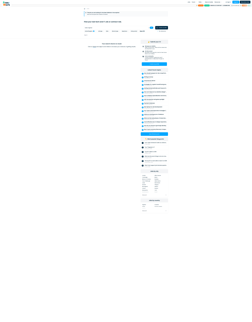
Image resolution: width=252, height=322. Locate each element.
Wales (143, 206)
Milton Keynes (158, 175)
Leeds (143, 182)
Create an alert (163, 27)
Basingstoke (145, 190)
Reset (141, 31)
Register (236, 2)
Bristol (156, 177)
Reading (156, 179)
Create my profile (154, 64)
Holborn (156, 186)
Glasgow (156, 184)
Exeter (156, 192)
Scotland (157, 204)
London (144, 175)
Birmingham (145, 186)
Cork (156, 190)
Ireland (143, 208)
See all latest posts (154, 134)
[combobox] (119, 27)
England (144, 204)
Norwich (144, 184)
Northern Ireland (158, 206)
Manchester (157, 182)
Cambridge (144, 177)
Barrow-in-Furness (146, 179)
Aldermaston (158, 181)
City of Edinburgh (146, 181)
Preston (156, 188)
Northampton (145, 192)
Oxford (143, 188)
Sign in (229, 2)
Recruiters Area (245, 2)
